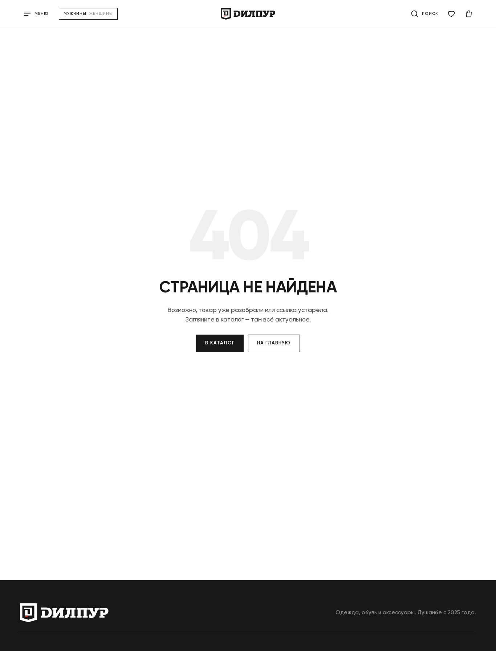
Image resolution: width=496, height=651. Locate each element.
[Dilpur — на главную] (248, 14)
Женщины (101, 14)
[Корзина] (469, 14)
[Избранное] (451, 14)
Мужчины (75, 14)
